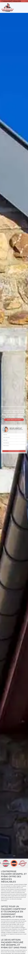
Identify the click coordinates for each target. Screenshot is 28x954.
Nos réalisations (14, 419)
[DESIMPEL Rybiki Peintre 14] (7, 7)
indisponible (6, 1)
